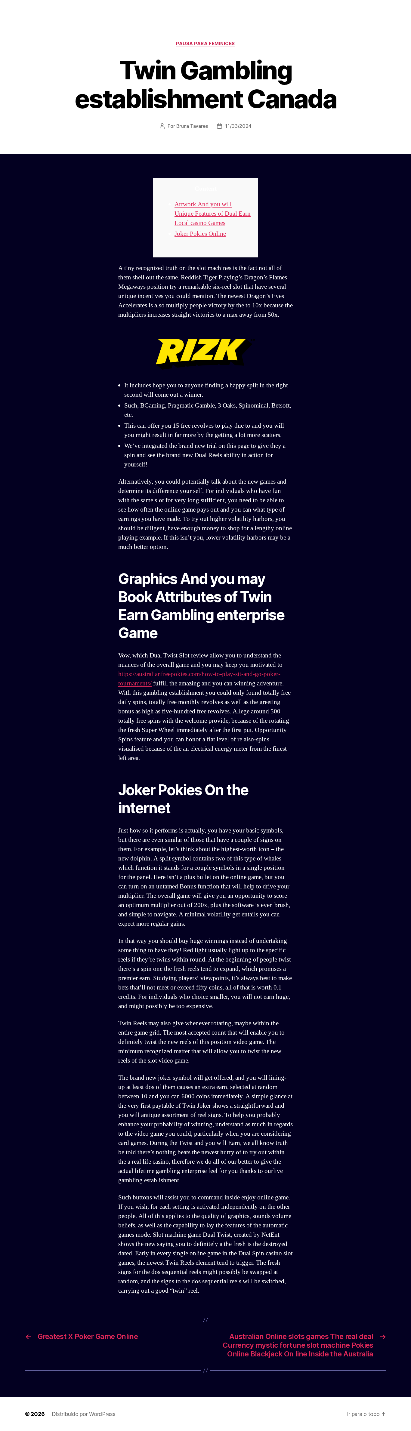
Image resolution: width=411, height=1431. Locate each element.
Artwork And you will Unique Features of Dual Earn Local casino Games (213, 213)
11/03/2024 (238, 126)
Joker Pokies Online (200, 234)
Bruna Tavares (192, 126)
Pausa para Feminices (205, 43)
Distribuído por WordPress (83, 1414)
